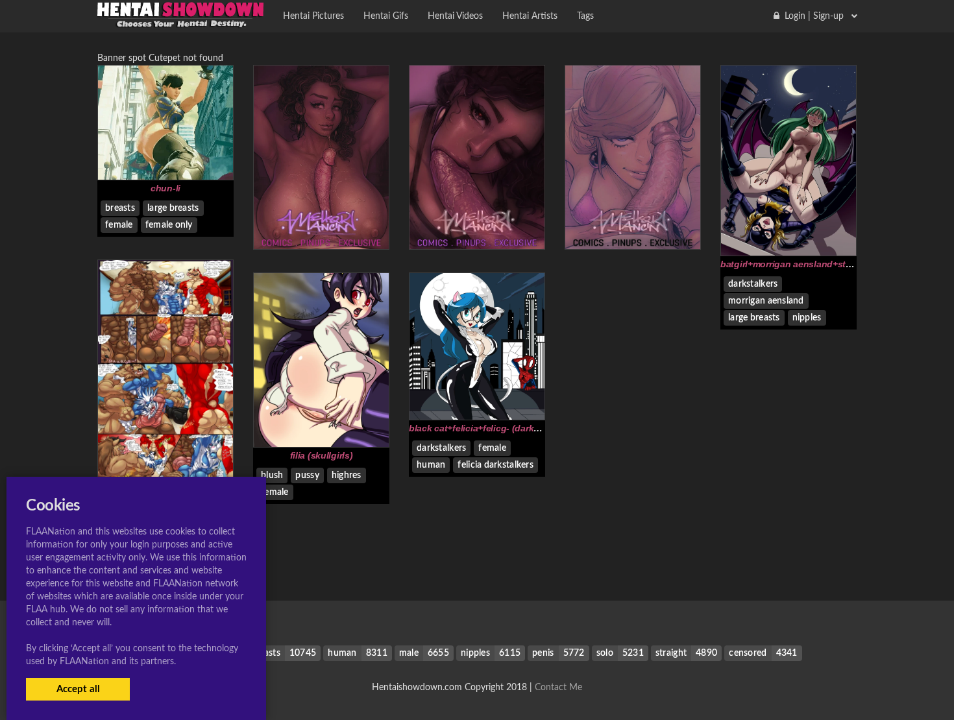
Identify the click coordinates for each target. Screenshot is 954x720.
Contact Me (558, 687)
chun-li (165, 188)
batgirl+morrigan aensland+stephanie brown (815, 264)
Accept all (78, 689)
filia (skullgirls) (321, 455)
